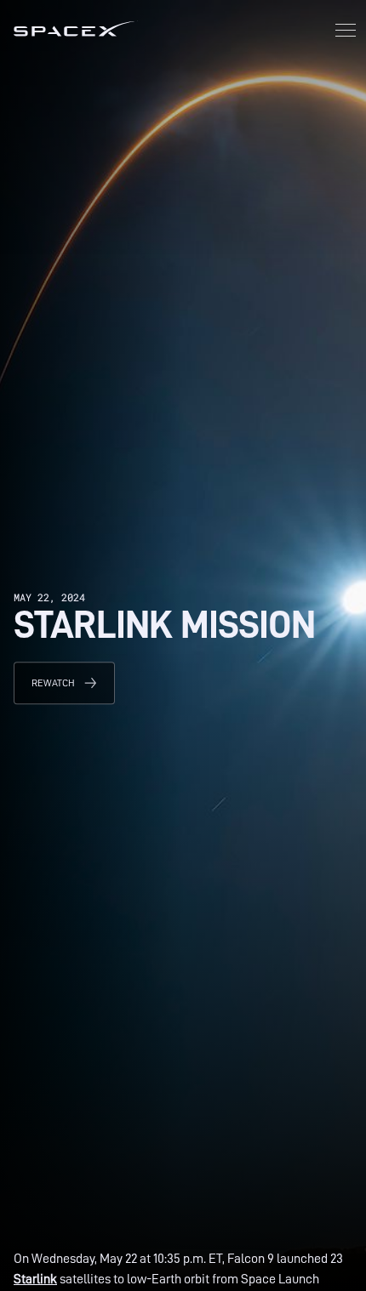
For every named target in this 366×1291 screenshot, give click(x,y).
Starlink (35, 1279)
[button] (345, 31)
